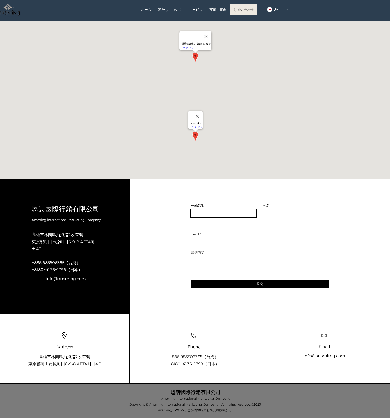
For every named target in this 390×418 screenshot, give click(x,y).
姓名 (266, 205)
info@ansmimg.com (324, 355)
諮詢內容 (197, 252)
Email (195, 234)
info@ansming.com (66, 278)
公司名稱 (197, 205)
